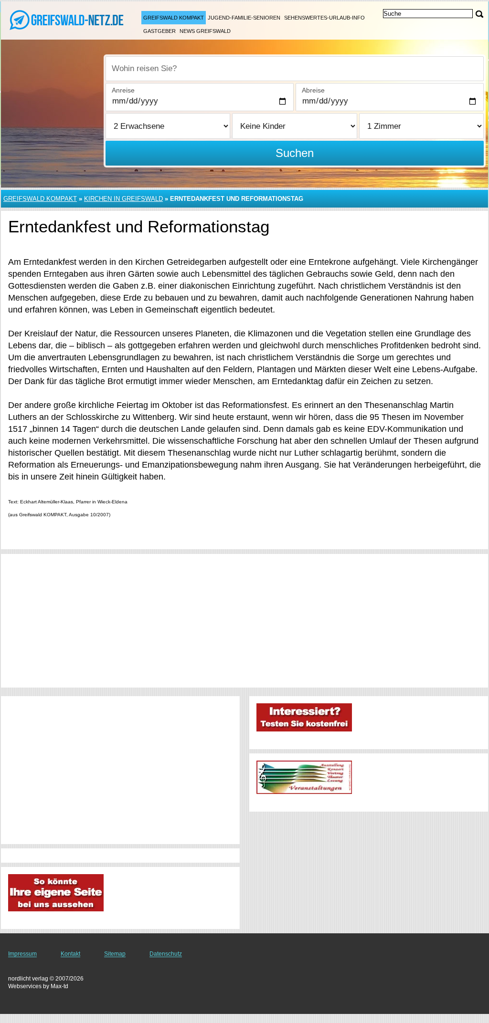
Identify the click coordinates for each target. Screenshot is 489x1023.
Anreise (123, 90)
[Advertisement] (244, 621)
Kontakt (70, 953)
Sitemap (115, 953)
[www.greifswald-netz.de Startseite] (67, 19)
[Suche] (479, 14)
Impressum (22, 953)
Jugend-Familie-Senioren (244, 18)
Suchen (295, 152)
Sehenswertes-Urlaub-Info (324, 18)
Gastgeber (159, 31)
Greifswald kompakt (173, 18)
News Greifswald (205, 31)
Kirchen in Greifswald (123, 198)
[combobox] (294, 68)
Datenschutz (165, 953)
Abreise (313, 90)
